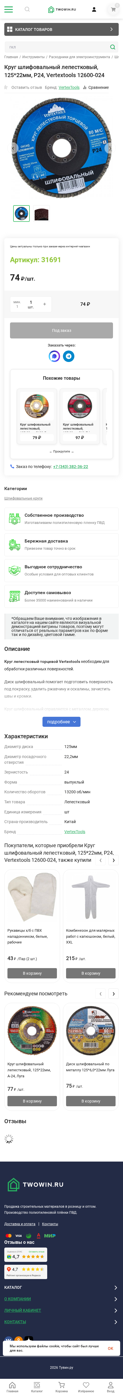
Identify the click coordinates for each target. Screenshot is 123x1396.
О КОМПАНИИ (17, 1299)
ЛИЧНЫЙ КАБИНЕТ (22, 1310)
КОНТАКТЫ (15, 1321)
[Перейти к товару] (61, 147)
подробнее (59, 722)
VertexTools (74, 831)
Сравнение (98, 87)
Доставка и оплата (19, 1224)
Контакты (50, 1224)
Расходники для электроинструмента (79, 57)
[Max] (54, 356)
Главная (11, 57)
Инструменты (33, 57)
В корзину (32, 973)
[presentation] (13, 148)
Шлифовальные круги (23, 498)
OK (110, 1348)
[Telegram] (68, 356)
